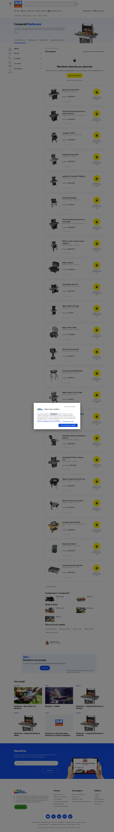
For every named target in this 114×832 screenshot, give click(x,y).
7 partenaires (54, 413)
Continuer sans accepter (69, 406)
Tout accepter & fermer (68, 425)
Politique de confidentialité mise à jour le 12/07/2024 (49, 421)
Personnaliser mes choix (68, 421)
